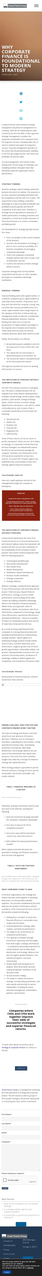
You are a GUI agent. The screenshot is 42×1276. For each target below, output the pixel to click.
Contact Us (21, 1068)
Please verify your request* (13, 1173)
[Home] (15, 6)
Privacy (6, 1249)
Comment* (6, 1142)
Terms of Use (9, 1254)
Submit (5, 1188)
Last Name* (6, 1124)
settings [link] (30, 1268)
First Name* (6, 1114)
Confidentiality (9, 1245)
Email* (4, 1133)
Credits (7, 1258)
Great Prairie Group (10, 1090)
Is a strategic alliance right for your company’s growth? (18, 1210)
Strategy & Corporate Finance (14, 1047)
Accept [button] (7, 1272)
